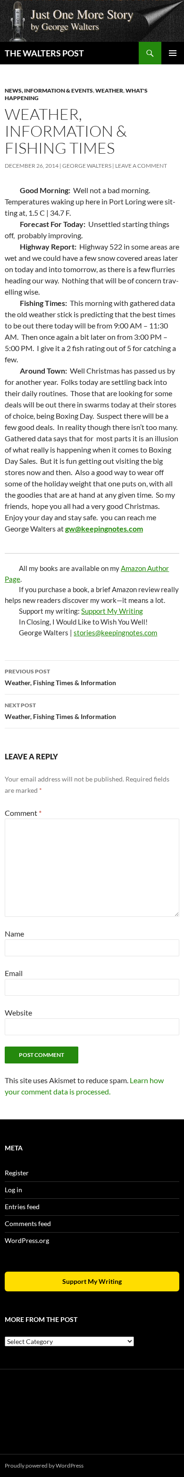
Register (17, 1173)
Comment (23, 812)
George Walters (86, 165)
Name (14, 933)
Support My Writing (112, 611)
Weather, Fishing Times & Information (60, 677)
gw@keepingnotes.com (104, 528)
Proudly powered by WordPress (44, 1465)
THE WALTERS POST (44, 53)
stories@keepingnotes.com (115, 632)
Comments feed (28, 1223)
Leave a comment (141, 165)
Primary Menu (172, 53)
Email (14, 973)
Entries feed (22, 1207)
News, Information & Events (49, 90)
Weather (109, 90)
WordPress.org (27, 1240)
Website (18, 1012)
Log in (13, 1190)
